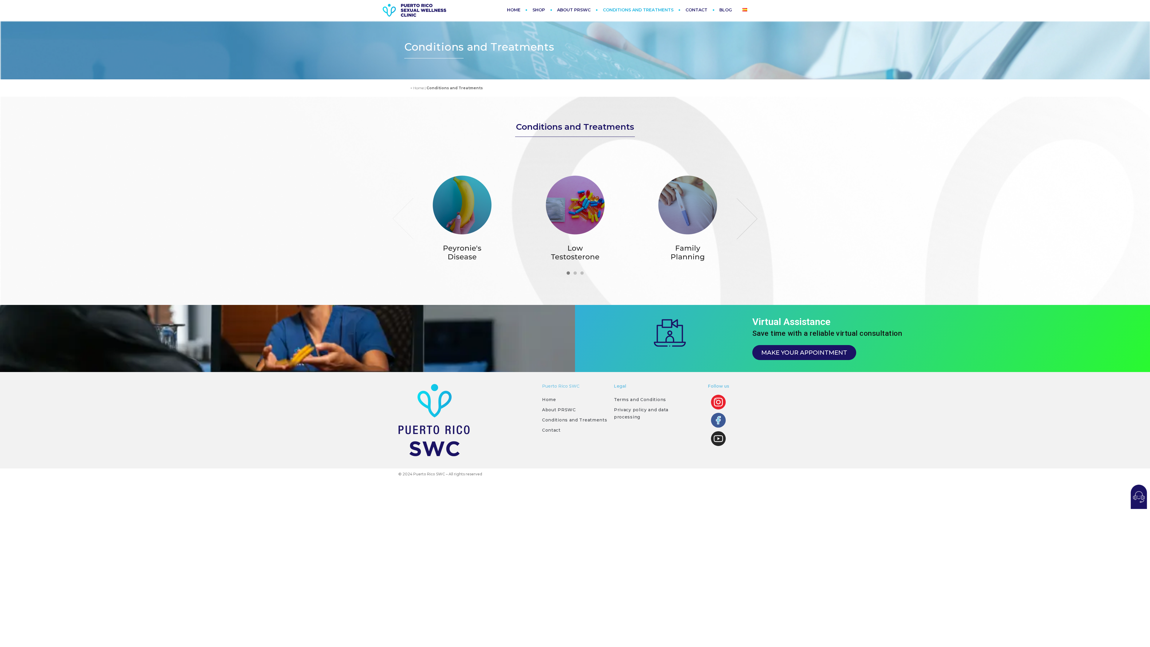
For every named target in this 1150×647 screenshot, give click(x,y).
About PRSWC (559, 409)
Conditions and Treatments (574, 420)
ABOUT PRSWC (574, 10)
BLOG (725, 10)
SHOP (538, 10)
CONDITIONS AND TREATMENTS (638, 10)
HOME (513, 10)
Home (549, 399)
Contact (551, 430)
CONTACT (696, 10)
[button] (568, 273)
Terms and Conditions (640, 399)
